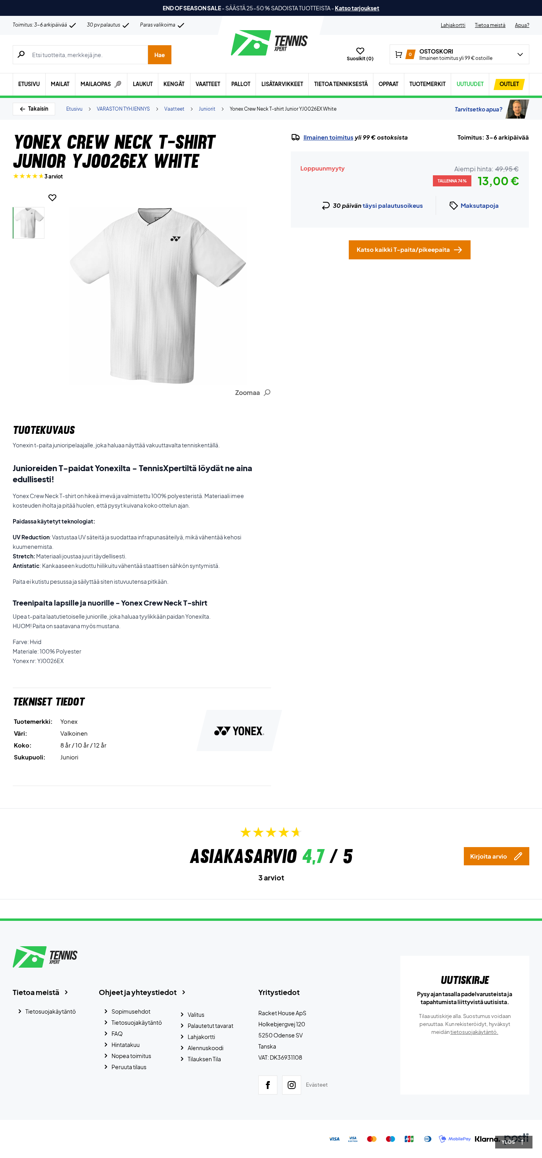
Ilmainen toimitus (329, 137)
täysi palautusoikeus (393, 205)
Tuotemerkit (427, 84)
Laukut (143, 84)
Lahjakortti (453, 25)
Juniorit (207, 109)
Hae (159, 54)
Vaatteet (208, 84)
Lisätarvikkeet (282, 84)
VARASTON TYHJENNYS (123, 109)
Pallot (240, 84)
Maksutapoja (480, 205)
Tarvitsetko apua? (478, 109)
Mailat (60, 84)
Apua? (522, 25)
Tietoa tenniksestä (341, 84)
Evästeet (317, 1084)
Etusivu (29, 84)
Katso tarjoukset (357, 8)
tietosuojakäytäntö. (474, 1032)
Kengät (174, 84)
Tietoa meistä (490, 25)
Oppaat (388, 84)
